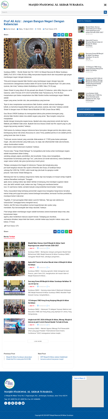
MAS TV (32, 248)
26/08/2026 (42, 248)
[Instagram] (19, 403)
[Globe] (12, 403)
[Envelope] (9, 403)
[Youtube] (23, 403)
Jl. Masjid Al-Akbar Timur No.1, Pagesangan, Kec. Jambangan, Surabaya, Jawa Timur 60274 (35, 396)
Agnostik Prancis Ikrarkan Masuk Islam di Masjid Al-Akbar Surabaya (94, 42)
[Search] (105, 12)
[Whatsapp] (5, 403)
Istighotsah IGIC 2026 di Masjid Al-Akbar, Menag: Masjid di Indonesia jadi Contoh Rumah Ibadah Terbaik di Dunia (94, 81)
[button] (105, 5)
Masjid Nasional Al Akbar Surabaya (55, 5)
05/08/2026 (42, 286)
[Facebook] (16, 403)
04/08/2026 (42, 325)
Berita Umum (10, 29)
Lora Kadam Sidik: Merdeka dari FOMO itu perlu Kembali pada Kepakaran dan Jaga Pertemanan (94, 96)
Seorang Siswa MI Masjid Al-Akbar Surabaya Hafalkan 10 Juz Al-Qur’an (94, 56)
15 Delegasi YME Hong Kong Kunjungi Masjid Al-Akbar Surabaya (94, 68)
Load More (38, 341)
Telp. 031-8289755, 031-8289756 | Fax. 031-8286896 (22, 399)
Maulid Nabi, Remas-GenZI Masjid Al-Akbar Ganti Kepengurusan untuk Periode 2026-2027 (94, 29)
